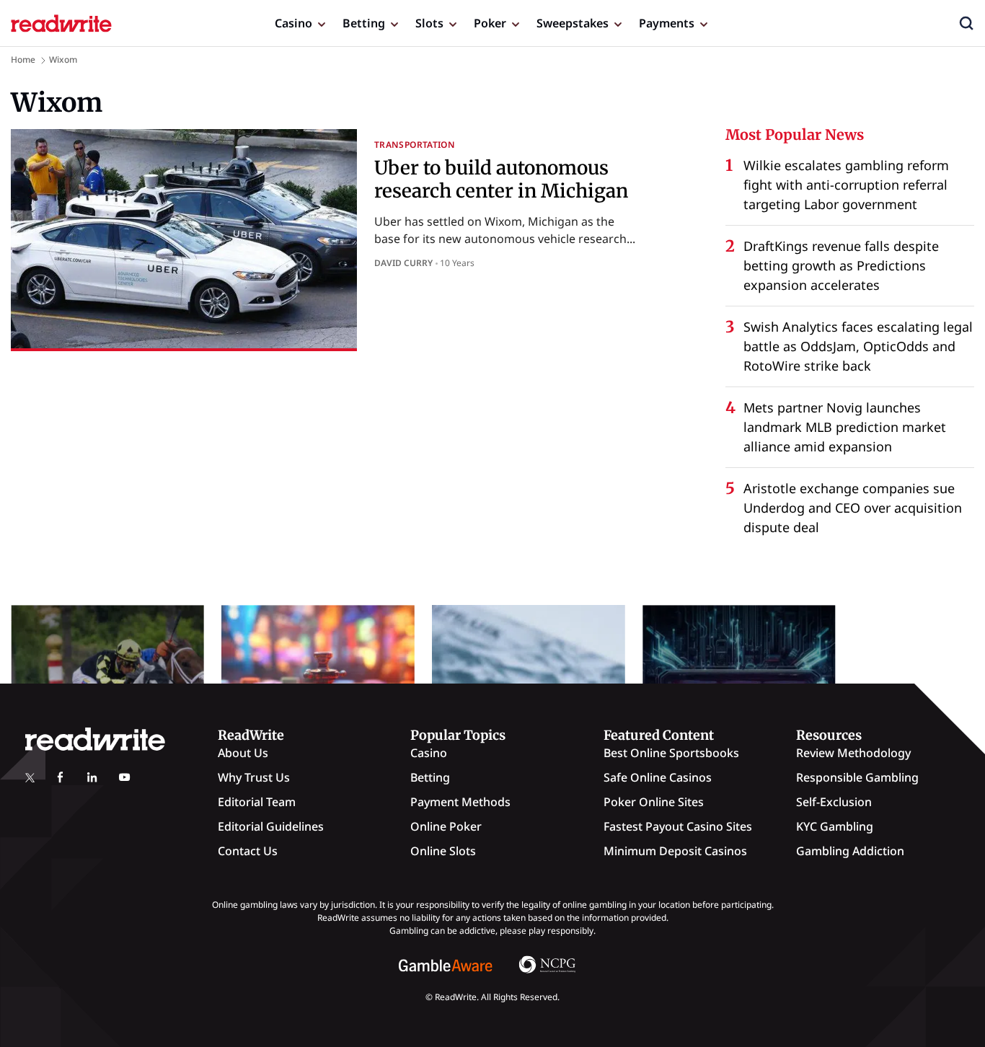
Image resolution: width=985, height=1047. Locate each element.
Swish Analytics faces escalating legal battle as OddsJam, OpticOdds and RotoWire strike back (858, 346)
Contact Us (248, 851)
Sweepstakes (572, 23)
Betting (364, 23)
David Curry (403, 263)
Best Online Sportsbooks (671, 753)
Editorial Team (257, 802)
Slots (429, 23)
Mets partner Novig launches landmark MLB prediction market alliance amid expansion (844, 427)
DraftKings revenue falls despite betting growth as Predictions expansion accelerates (841, 265)
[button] (966, 23)
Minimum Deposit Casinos (675, 851)
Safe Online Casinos (658, 777)
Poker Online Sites (654, 802)
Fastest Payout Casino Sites (678, 826)
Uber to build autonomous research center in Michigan (501, 179)
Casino (293, 23)
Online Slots (443, 851)
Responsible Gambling (857, 777)
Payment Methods (460, 802)
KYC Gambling (834, 826)
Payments (666, 23)
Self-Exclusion (834, 802)
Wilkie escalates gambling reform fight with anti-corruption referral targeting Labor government (846, 184)
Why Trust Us (254, 777)
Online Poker (446, 826)
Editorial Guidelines (271, 826)
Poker (490, 23)
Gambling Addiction (850, 851)
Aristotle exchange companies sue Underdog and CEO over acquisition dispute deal (852, 508)
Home (23, 59)
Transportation (414, 144)
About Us (243, 753)
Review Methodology (853, 753)
